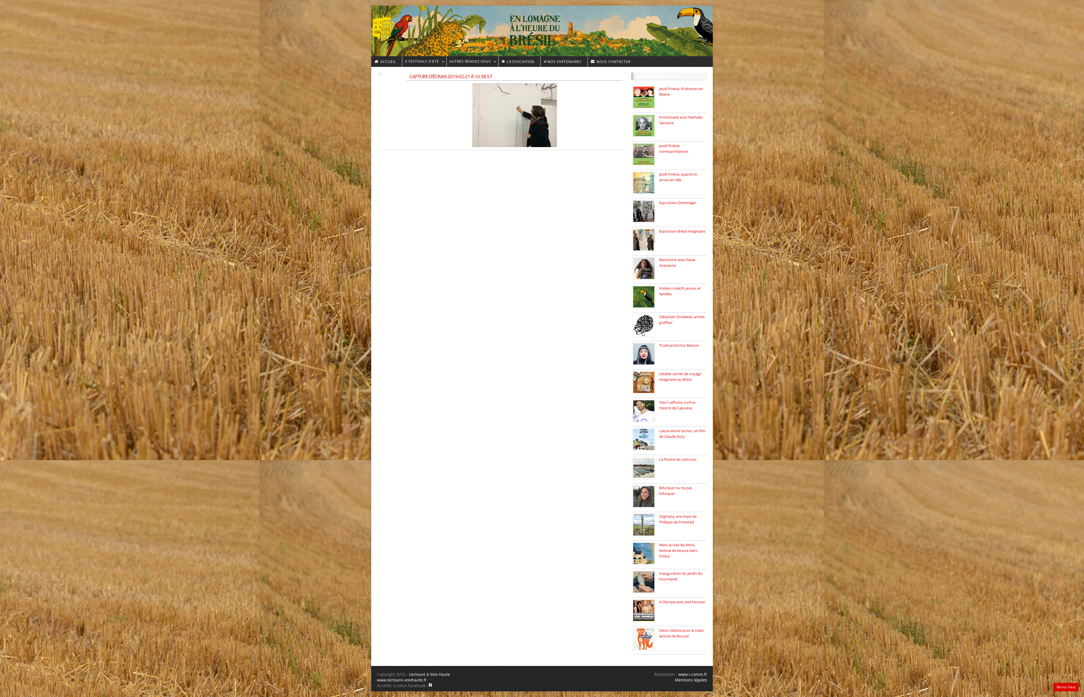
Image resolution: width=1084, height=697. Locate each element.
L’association (520, 61)
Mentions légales (691, 680)
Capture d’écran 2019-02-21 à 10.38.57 (450, 76)
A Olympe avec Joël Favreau (682, 601)
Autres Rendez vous (468, 62)
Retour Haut (1066, 687)
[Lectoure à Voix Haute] (385, 25)
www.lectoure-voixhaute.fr (402, 680)
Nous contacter (612, 61)
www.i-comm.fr (692, 674)
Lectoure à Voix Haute (429, 674)
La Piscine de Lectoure (677, 459)
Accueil (387, 61)
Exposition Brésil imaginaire (682, 231)
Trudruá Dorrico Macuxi (679, 345)
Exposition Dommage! (677, 202)
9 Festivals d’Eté (420, 62)
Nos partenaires (565, 61)
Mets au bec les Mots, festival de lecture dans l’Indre (678, 550)
